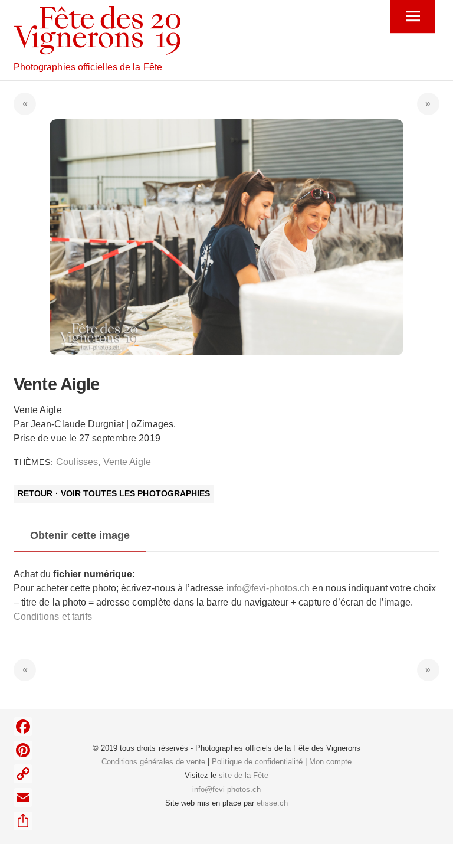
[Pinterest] (23, 750)
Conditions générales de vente (153, 761)
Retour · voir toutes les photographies (114, 494)
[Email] (23, 797)
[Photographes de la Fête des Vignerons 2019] (97, 50)
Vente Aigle (127, 462)
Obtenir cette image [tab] (80, 535)
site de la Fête (243, 775)
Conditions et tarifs (53, 616)
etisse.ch (272, 803)
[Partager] (23, 821)
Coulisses (77, 462)
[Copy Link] (23, 774)
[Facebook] (23, 726)
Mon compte (330, 761)
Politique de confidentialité (257, 761)
